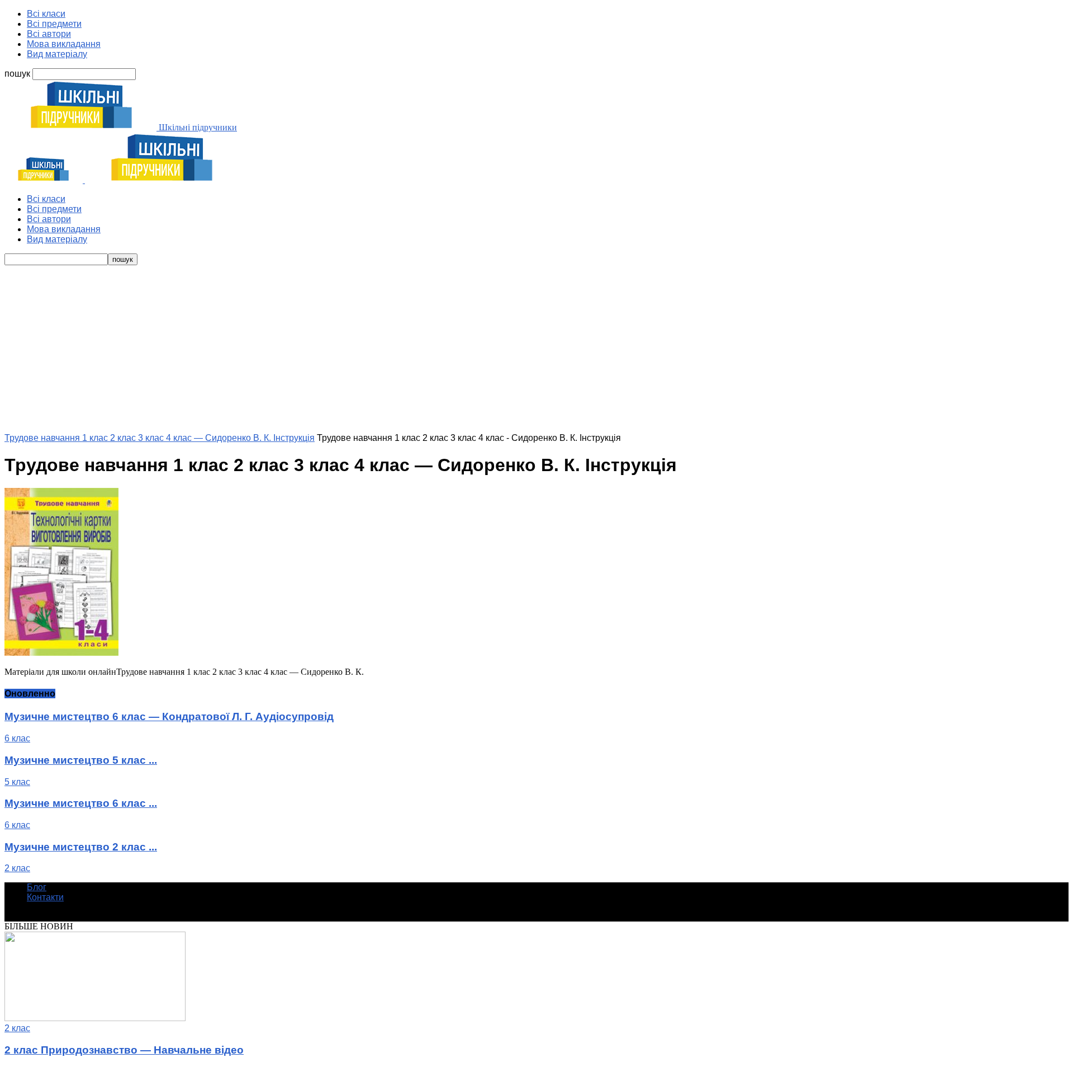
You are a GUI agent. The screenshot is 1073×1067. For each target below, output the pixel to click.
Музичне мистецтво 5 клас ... (80, 760)
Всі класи (46, 13)
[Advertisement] (536, 349)
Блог (36, 887)
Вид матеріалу (57, 54)
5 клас (17, 782)
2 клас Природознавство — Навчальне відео (124, 1050)
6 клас (17, 738)
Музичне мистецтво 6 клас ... (80, 803)
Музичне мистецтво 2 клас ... (80, 847)
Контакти (45, 897)
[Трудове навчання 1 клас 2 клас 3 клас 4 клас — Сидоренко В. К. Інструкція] (61, 652)
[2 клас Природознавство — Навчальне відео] (95, 1018)
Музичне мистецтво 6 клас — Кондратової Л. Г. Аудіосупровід (169, 716)
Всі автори (49, 34)
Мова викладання (64, 44)
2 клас (17, 868)
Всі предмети (54, 24)
